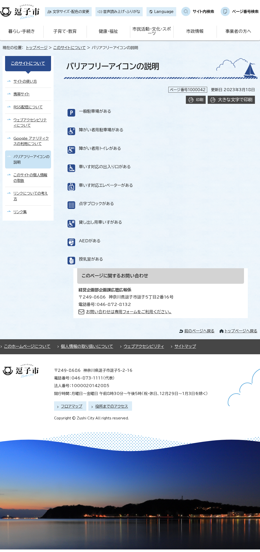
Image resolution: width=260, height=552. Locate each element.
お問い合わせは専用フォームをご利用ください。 (129, 312)
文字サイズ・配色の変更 (71, 11)
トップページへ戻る (241, 331)
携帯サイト (21, 94)
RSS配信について (28, 107)
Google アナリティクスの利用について (31, 141)
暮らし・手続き (21, 31)
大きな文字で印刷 (235, 99)
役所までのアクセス (111, 406)
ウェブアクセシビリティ (144, 346)
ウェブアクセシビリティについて (30, 123)
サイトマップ (185, 346)
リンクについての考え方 (30, 196)
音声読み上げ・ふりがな (121, 11)
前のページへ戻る (199, 331)
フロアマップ (71, 406)
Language (164, 11)
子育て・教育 (65, 31)
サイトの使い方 (25, 81)
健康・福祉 (108, 31)
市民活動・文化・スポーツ (152, 31)
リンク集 (20, 212)
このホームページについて (27, 346)
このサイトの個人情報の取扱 (30, 177)
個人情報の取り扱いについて (87, 346)
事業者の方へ (238, 31)
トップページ (36, 48)
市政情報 (195, 31)
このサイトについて (69, 48)
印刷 (199, 100)
